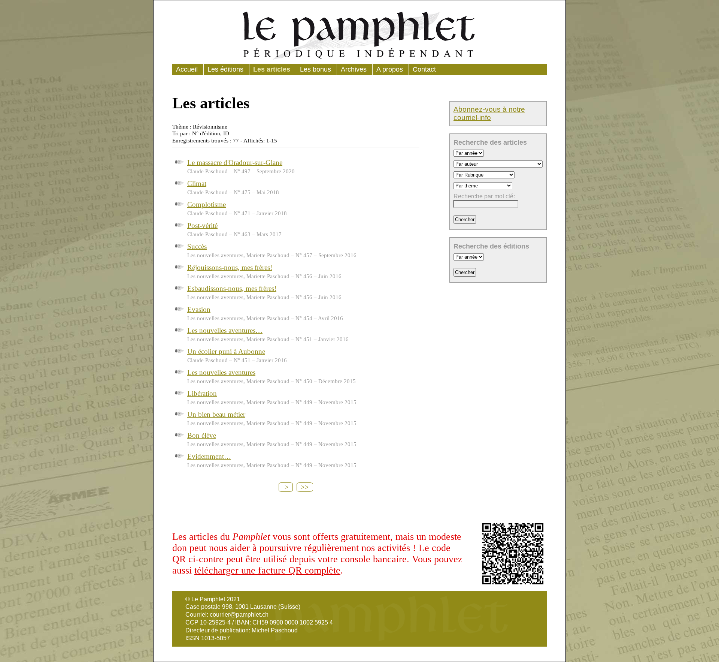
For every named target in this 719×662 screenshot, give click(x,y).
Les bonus (315, 69)
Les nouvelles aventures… (225, 330)
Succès (197, 246)
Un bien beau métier (216, 414)
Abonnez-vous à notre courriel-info (489, 113)
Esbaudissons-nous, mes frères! (231, 288)
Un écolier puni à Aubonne (226, 351)
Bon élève (201, 435)
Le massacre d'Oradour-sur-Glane (234, 162)
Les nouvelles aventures (221, 372)
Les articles (271, 69)
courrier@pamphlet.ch (239, 614)
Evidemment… (209, 456)
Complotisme (206, 204)
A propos (389, 69)
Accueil (187, 69)
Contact (424, 69)
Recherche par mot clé (483, 196)
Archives (354, 69)
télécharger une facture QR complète (267, 570)
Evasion (198, 309)
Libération (202, 393)
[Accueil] (359, 34)
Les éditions (225, 69)
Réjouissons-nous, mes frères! (229, 267)
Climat (196, 183)
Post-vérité (202, 225)
